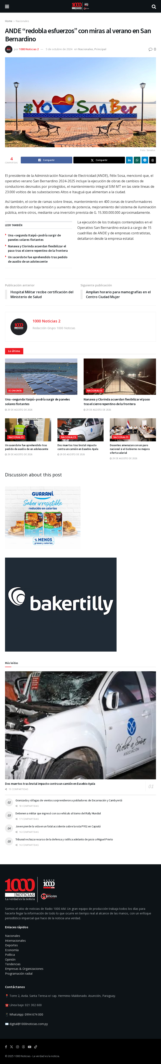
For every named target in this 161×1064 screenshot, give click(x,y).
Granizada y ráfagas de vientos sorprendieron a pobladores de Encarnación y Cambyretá (69, 800)
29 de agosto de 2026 (19, 409)
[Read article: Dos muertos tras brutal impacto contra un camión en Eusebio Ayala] (80, 429)
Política (10, 955)
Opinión (10, 959)
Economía (15, 390)
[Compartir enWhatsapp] (137, 160)
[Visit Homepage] (80, 6)
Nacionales (22, 21)
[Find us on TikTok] (35, 1047)
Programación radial (18, 973)
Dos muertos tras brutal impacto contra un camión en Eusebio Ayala (77, 447)
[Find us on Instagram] (17, 1046)
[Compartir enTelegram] (145, 160)
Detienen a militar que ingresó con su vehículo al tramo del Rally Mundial (58, 813)
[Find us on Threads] (23, 1047)
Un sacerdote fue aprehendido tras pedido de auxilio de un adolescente (26, 447)
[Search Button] (154, 6)
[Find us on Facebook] (6, 1046)
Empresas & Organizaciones (24, 969)
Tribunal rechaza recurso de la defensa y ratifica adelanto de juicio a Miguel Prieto (64, 839)
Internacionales (15, 941)
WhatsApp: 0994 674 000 (26, 1014)
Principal (100, 49)
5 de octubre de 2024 (59, 49)
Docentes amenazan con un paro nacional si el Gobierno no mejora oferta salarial (129, 449)
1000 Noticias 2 (29, 49)
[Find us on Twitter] (11, 1046)
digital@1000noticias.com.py (28, 1024)
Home (8, 21)
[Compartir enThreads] (152, 160)
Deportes (11, 945)
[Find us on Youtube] (29, 1046)
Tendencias (13, 964)
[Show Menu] (7, 6)
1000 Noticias (22, 1056)
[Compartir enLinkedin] (129, 160)
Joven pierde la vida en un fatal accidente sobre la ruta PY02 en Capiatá (58, 826)
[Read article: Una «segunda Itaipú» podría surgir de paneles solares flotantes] (41, 377)
